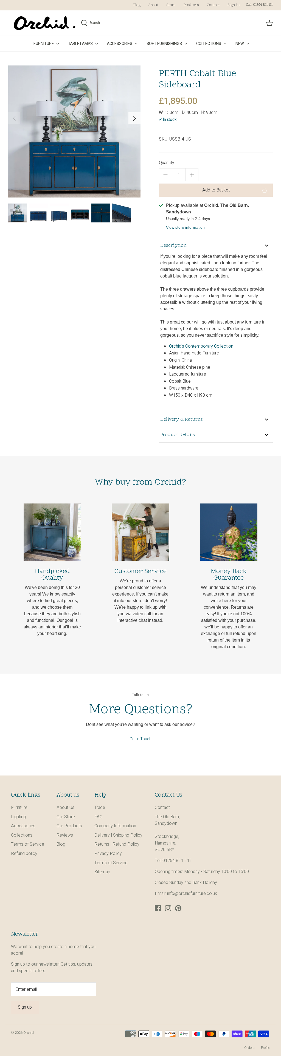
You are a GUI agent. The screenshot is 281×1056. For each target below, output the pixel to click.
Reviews (65, 835)
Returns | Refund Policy (116, 844)
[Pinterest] (178, 908)
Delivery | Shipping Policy (118, 835)
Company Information (115, 826)
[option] (74, 131)
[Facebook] (158, 908)
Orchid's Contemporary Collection (201, 346)
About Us (65, 807)
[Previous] (14, 118)
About (153, 5)
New (239, 44)
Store (171, 5)
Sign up (25, 1007)
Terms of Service (27, 844)
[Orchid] (44, 23)
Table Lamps (80, 44)
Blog (136, 5)
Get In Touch (140, 739)
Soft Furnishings (164, 44)
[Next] (134, 118)
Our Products (69, 826)
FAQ (98, 817)
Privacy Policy (108, 853)
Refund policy (24, 853)
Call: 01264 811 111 (259, 4)
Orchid (28, 1032)
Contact (213, 5)
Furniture (43, 44)
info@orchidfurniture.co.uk (192, 893)
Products (191, 5)
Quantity (166, 163)
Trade (99, 807)
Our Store (66, 817)
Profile (265, 1047)
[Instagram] (168, 908)
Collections (208, 44)
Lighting (18, 817)
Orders (249, 1047)
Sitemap (102, 872)
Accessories (119, 44)
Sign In (233, 5)
